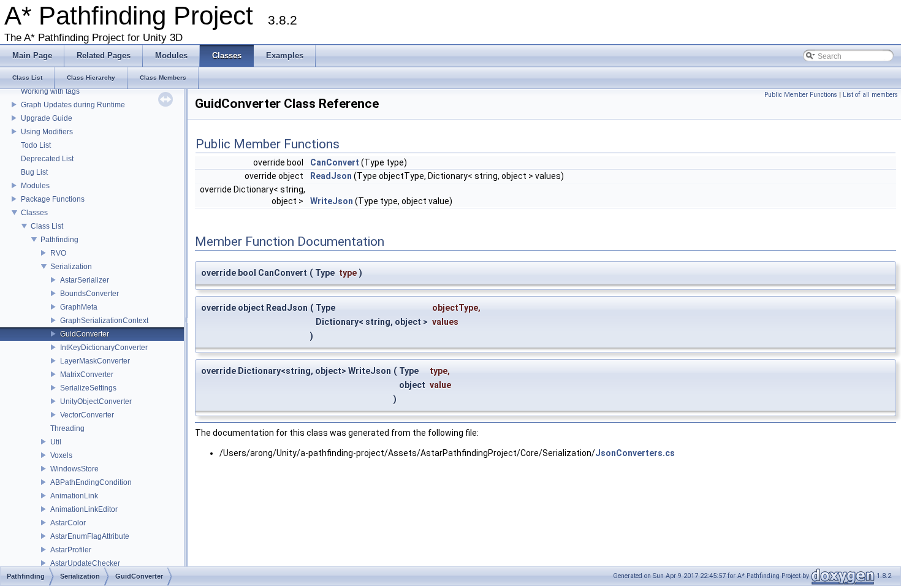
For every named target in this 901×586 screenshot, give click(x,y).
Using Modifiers (47, 131)
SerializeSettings (88, 388)
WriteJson (331, 201)
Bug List (34, 172)
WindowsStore (74, 469)
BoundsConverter (89, 293)
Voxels (61, 455)
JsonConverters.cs (635, 453)
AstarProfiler (70, 550)
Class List (47, 226)
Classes (34, 212)
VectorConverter (87, 415)
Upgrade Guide (46, 118)
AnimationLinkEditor (84, 509)
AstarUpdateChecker (85, 563)
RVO (58, 253)
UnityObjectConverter (96, 401)
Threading (67, 428)
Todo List (36, 145)
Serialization (71, 266)
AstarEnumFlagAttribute (89, 536)
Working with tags (50, 91)
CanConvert (334, 162)
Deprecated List (47, 158)
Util (55, 442)
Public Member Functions (800, 95)
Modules (35, 185)
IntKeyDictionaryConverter (104, 347)
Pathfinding (59, 239)
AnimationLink (74, 496)
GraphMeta (78, 307)
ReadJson (331, 176)
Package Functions (53, 199)
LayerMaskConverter (95, 361)
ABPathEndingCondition (91, 482)
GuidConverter (84, 334)
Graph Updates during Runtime (73, 105)
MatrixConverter (86, 374)
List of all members (870, 95)
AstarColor (68, 523)
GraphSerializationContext (104, 320)
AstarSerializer (84, 280)
